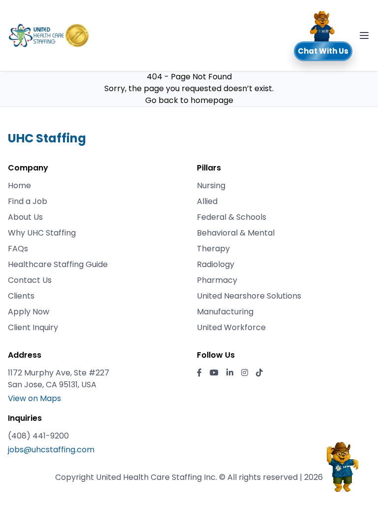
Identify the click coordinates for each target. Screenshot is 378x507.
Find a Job (27, 201)
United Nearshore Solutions (249, 296)
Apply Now (28, 311)
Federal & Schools (231, 217)
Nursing (211, 185)
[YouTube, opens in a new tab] (214, 373)
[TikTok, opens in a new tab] (259, 373)
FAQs (18, 248)
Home (19, 185)
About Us (25, 217)
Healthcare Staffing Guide (58, 264)
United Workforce (231, 327)
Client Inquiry (33, 327)
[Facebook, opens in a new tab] (199, 373)
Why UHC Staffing (42, 232)
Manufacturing (225, 311)
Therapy (213, 248)
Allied (207, 201)
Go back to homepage (189, 100)
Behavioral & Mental (236, 232)
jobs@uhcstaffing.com (51, 449)
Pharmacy (217, 280)
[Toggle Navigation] (364, 35)
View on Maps (34, 398)
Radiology (215, 264)
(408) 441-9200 (38, 435)
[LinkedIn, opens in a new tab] (229, 373)
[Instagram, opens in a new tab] (244, 373)
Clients (21, 296)
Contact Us (30, 280)
